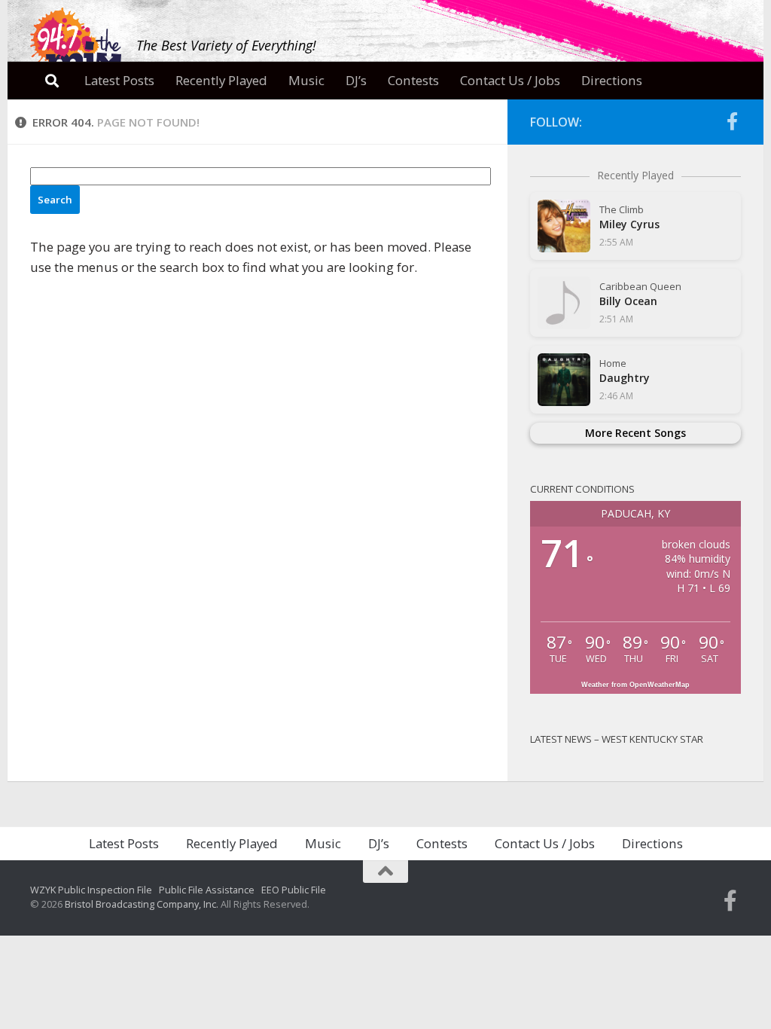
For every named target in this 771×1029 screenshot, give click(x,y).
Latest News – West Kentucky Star (616, 739)
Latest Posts (119, 80)
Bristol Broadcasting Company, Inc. (141, 904)
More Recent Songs (635, 433)
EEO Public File (293, 889)
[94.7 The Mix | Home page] (75, 43)
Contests (413, 80)
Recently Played (221, 80)
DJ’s (356, 80)
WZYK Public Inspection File (91, 889)
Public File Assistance (206, 889)
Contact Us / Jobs (510, 80)
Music (306, 80)
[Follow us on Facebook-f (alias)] (732, 121)
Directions (611, 80)
